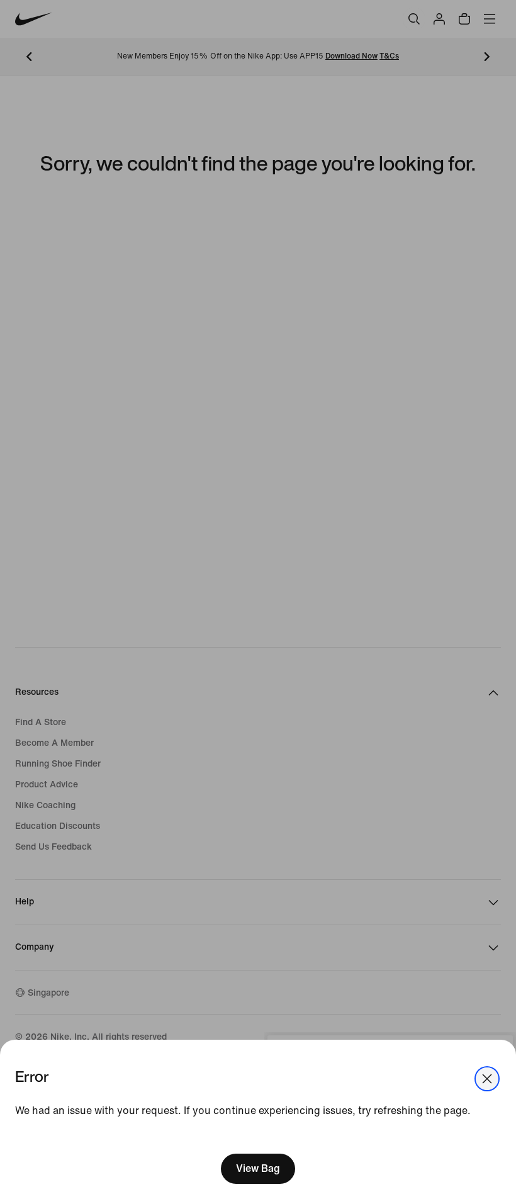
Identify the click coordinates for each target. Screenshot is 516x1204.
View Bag (258, 1168)
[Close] (487, 1078)
